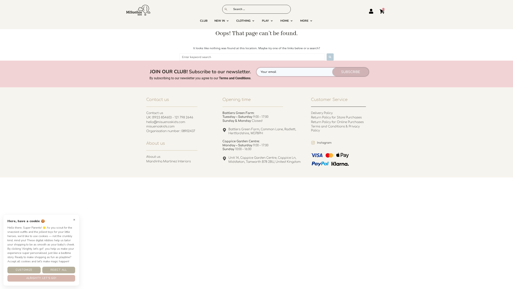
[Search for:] (252, 57)
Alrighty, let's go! (41, 278)
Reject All (58, 270)
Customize (24, 270)
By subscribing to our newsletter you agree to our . (200, 78)
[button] (221, 21)
